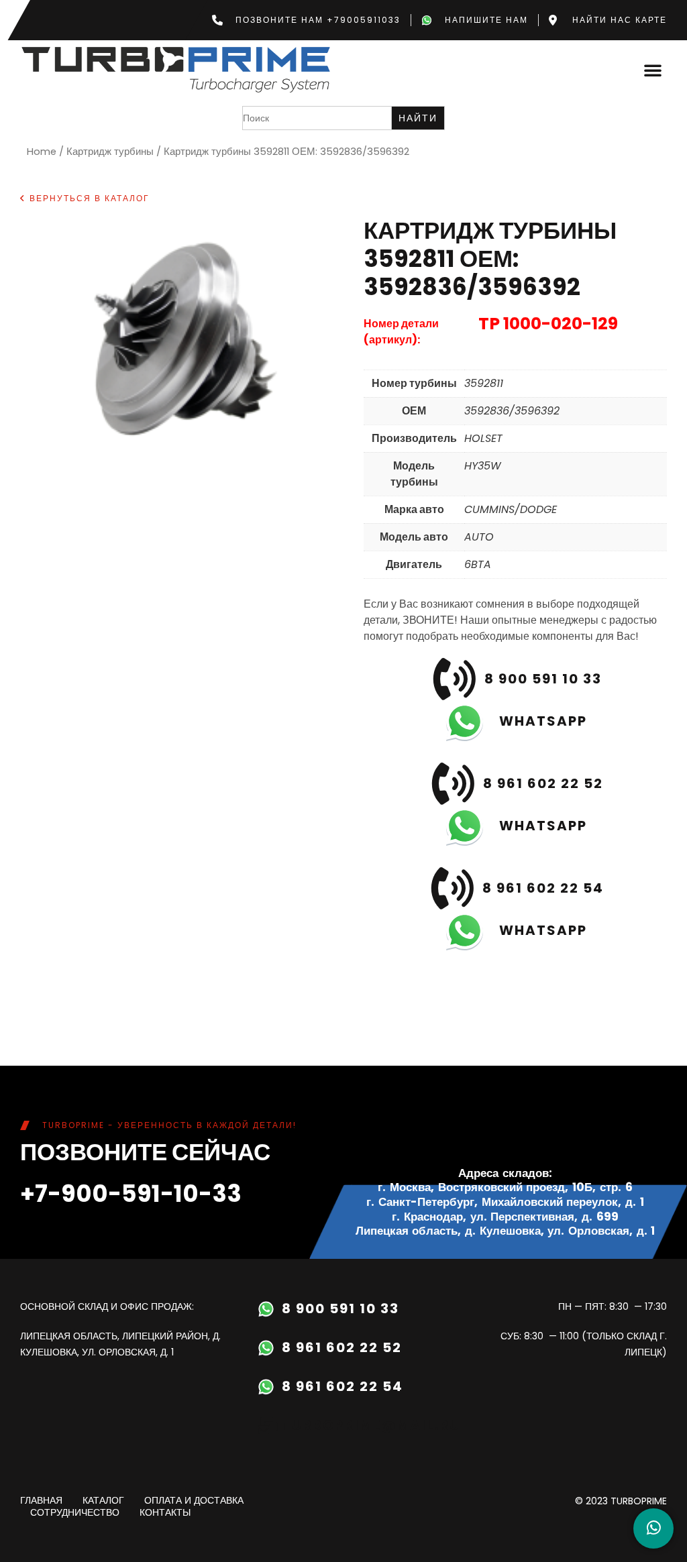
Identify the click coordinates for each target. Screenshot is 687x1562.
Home (41, 151)
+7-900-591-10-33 (131, 1193)
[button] (653, 70)
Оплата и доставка (194, 1501)
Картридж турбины (110, 151)
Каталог (103, 1501)
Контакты (165, 1513)
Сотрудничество (74, 1513)
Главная (41, 1501)
